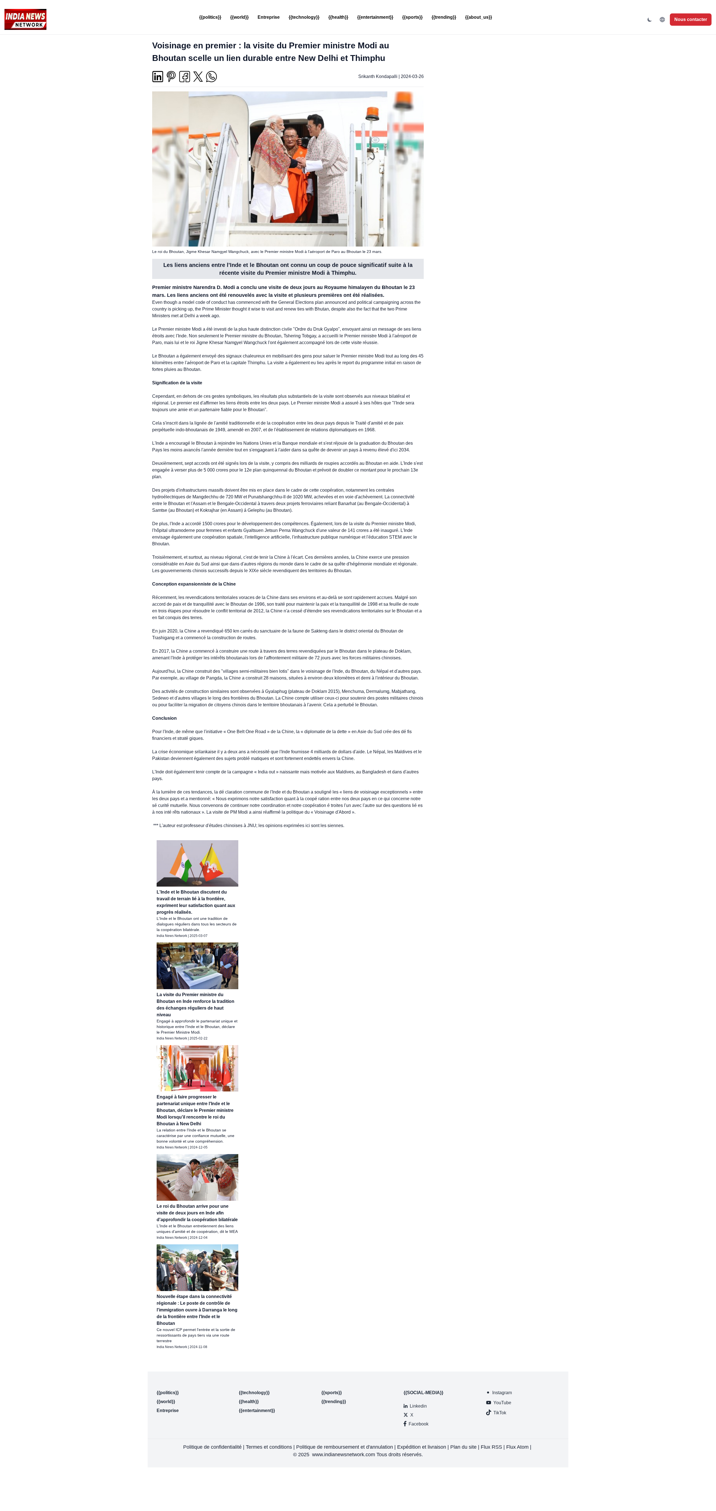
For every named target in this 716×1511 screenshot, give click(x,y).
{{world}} (239, 17)
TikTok (499, 1412)
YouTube (502, 1402)
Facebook (418, 1424)
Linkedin (418, 1406)
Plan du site (463, 1447)
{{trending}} (444, 17)
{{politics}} (210, 17)
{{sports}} (412, 17)
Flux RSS (491, 1447)
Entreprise (269, 17)
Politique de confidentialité (212, 1447)
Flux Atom (517, 1447)
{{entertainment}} (375, 17)
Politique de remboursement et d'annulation (344, 1447)
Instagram (502, 1392)
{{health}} (338, 17)
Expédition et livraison (421, 1447)
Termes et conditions (269, 1447)
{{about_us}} (478, 17)
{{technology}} (304, 17)
